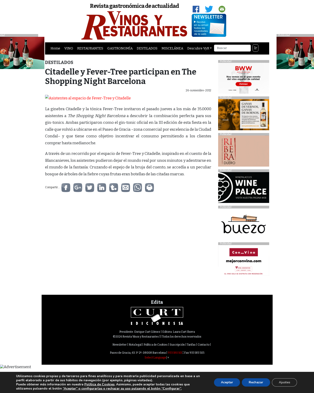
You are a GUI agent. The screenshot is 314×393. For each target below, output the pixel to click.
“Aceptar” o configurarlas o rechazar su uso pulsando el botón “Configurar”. (122, 389)
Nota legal (135, 344)
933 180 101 (175, 352)
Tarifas (191, 344)
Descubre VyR (198, 48)
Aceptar (227, 382)
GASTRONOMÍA (120, 48)
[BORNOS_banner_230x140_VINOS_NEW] (243, 115)
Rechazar (256, 382)
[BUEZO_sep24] (243, 225)
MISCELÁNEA (172, 48)
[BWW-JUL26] (243, 79)
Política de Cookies (156, 344)
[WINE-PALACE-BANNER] (243, 188)
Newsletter (119, 344)
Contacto (203, 344)
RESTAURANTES (90, 48)
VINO (68, 48)
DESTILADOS (147, 48)
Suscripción (177, 344)
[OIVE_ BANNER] (243, 261)
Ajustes (284, 382)
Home (55, 48)
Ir (255, 48)
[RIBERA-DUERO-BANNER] (243, 152)
